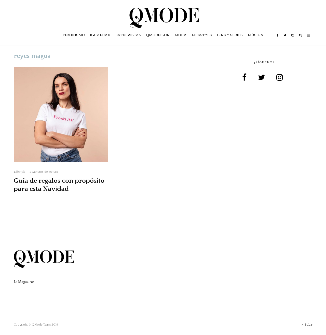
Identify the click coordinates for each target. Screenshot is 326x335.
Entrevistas (128, 35)
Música (255, 35)
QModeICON (158, 35)
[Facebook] (277, 38)
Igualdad (100, 35)
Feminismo (74, 35)
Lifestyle (202, 35)
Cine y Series (230, 35)
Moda (181, 35)
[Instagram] (292, 38)
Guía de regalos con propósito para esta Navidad (59, 184)
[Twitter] (285, 38)
